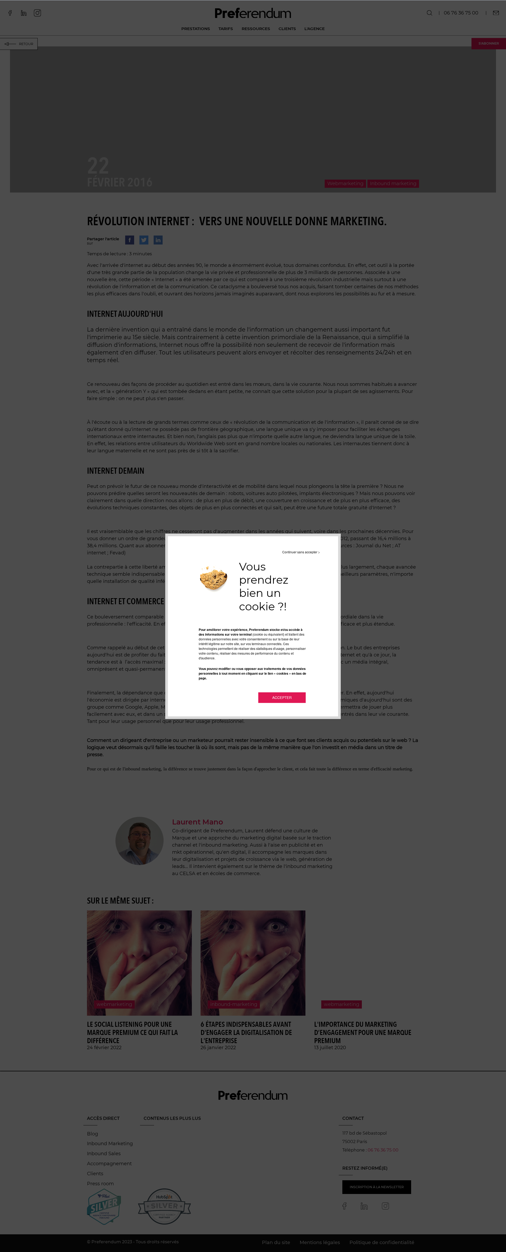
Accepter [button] (282, 697)
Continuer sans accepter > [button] (301, 552)
